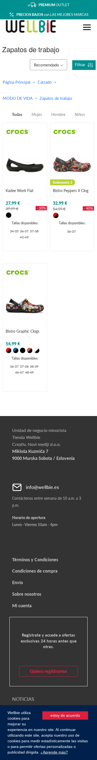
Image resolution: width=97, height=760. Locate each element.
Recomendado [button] (46, 64)
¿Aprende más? (54, 752)
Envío (17, 582)
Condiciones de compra (34, 570)
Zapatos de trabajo (56, 98)
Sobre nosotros (26, 593)
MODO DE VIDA (18, 98)
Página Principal (16, 82)
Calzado (45, 82)
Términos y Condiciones (35, 559)
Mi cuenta (22, 605)
